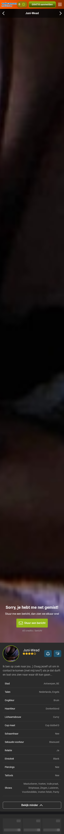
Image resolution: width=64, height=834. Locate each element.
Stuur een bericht (34, 623)
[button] (48, 653)
